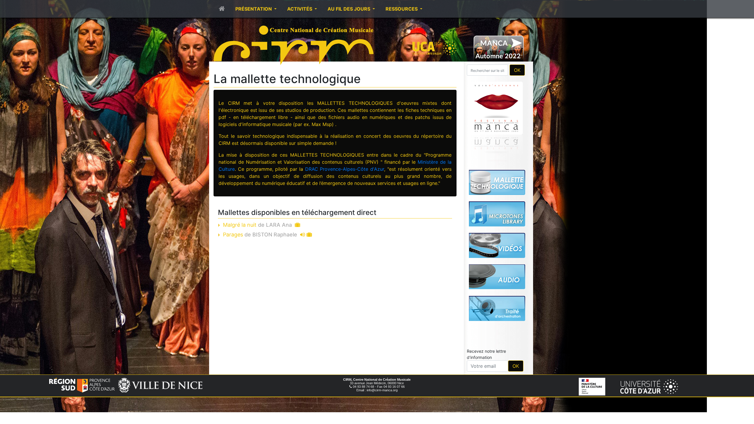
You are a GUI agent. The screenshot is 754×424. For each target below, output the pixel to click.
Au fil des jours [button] (349, 9)
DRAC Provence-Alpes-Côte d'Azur (344, 169)
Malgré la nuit (257, 225)
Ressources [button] (402, 9)
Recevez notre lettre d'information (486, 354)
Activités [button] (300, 9)
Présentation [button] (254, 9)
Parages (260, 234)
